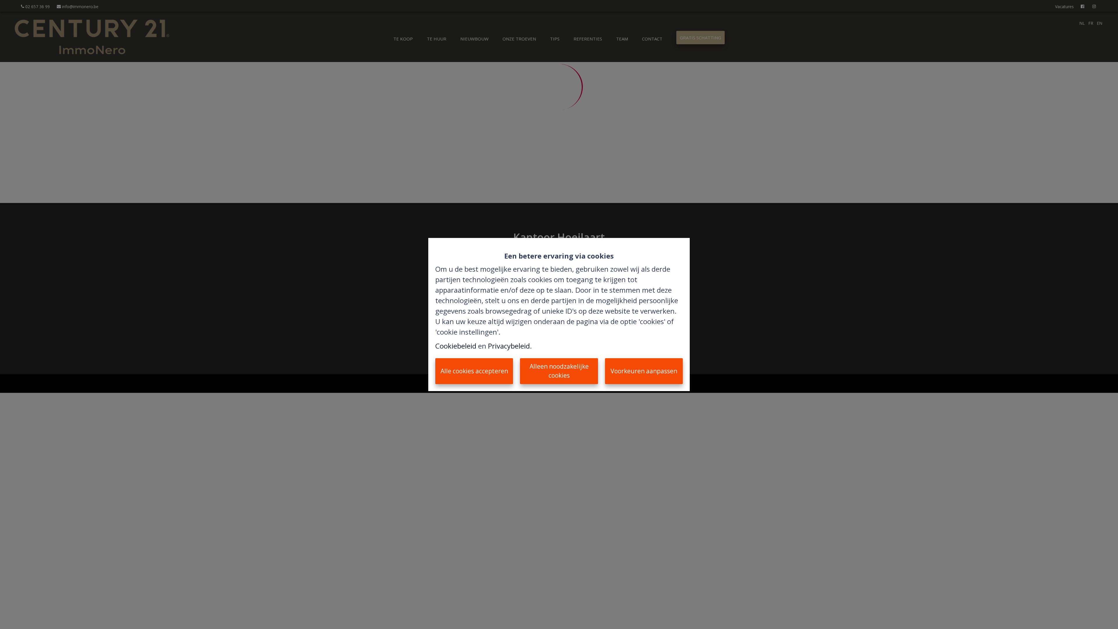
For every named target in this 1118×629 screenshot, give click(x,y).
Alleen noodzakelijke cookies (559, 371)
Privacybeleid (509, 346)
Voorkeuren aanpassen (644, 371)
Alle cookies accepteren (474, 371)
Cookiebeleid (455, 346)
